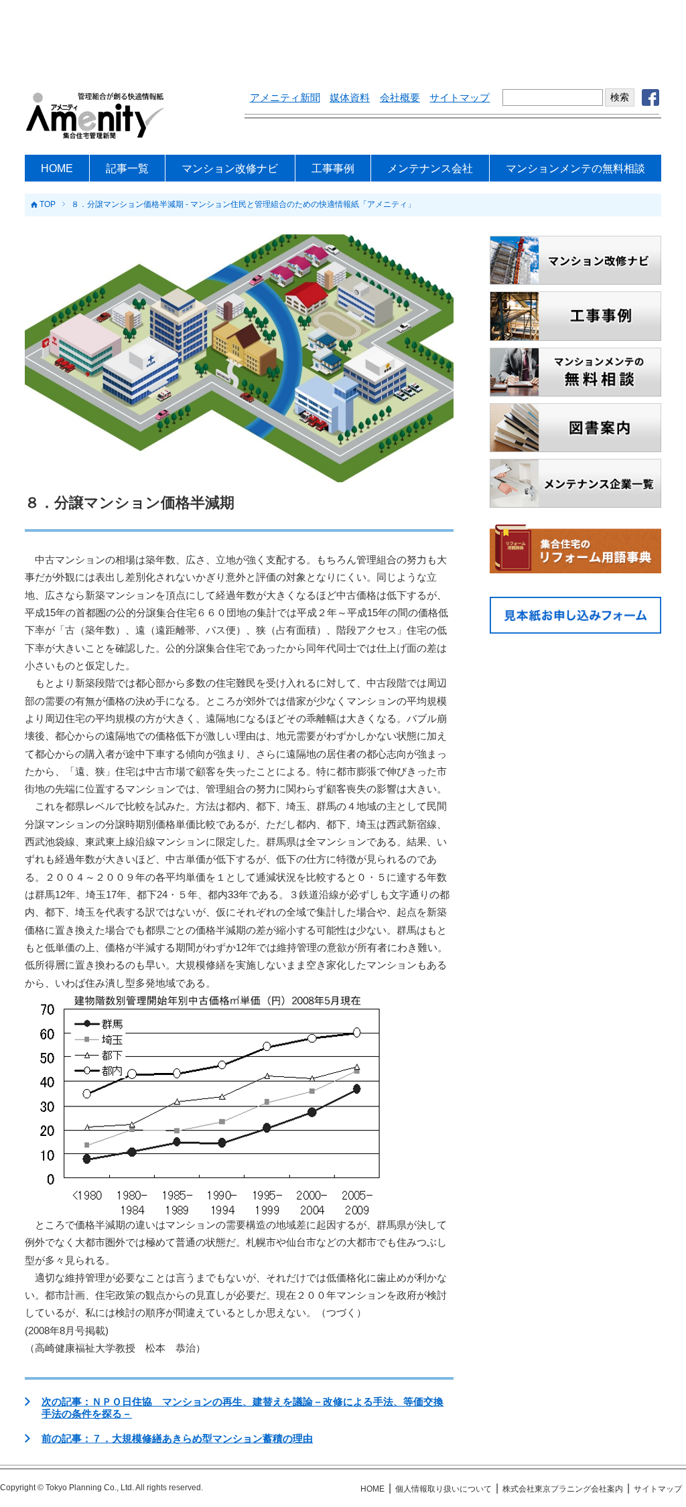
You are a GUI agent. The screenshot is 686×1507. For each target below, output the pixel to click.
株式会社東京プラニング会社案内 (562, 1489)
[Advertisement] (343, 37)
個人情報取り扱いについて (443, 1489)
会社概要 (400, 97)
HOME (57, 168)
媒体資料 (350, 97)
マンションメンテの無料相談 (575, 168)
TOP (48, 205)
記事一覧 (127, 168)
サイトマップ (459, 97)
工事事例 (333, 168)
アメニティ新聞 (285, 97)
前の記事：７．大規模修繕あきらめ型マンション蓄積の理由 (177, 1438)
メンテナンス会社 (430, 168)
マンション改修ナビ (230, 168)
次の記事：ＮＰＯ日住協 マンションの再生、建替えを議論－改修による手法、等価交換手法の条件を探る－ (242, 1407)
